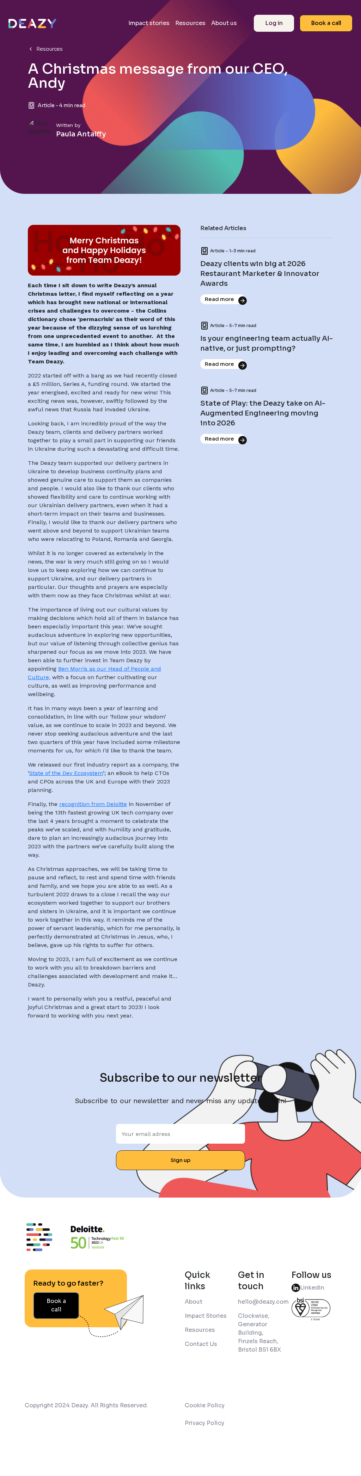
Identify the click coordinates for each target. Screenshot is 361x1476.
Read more (219, 299)
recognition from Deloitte (93, 804)
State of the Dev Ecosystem (66, 773)
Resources (190, 23)
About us (224, 23)
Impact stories (149, 23)
